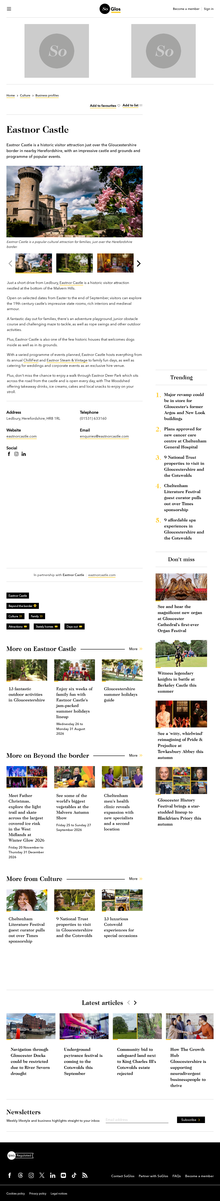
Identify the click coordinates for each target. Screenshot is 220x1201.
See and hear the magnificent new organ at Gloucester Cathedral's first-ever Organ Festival (180, 618)
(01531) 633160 (93, 418)
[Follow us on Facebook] (9, 1175)
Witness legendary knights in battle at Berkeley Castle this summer (177, 682)
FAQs (177, 1176)
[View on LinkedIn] (23, 453)
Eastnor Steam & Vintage (67, 360)
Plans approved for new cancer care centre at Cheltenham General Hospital (185, 437)
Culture (13, 616)
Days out (72, 626)
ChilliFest (30, 360)
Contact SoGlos (122, 1176)
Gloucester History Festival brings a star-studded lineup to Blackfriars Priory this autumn (179, 811)
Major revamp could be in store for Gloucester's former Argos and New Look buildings (184, 406)
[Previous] (10, 263)
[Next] (138, 263)
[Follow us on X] (42, 1175)
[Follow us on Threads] (20, 1175)
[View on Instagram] (16, 453)
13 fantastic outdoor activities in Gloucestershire (27, 694)
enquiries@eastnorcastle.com (104, 436)
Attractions (16, 626)
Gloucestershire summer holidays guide (121, 694)
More (133, 649)
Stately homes (44, 626)
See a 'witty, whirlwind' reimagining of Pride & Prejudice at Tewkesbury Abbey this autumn (180, 745)
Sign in (209, 9)
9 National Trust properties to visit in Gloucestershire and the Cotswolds (184, 466)
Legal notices (59, 1193)
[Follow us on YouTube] (63, 1175)
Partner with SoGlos (153, 1176)
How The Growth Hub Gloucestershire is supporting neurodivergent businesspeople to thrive (188, 1067)
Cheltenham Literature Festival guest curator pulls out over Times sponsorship (27, 929)
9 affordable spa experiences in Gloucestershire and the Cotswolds (184, 528)
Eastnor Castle (71, 282)
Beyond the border (20, 606)
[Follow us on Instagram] (31, 1175)
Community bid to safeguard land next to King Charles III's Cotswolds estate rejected (136, 1061)
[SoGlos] (110, 8)
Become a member (186, 9)
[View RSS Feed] (85, 1175)
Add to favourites (103, 106)
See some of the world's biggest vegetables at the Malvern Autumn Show (72, 806)
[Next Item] (135, 1002)
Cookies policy (15, 1193)
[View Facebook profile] (9, 453)
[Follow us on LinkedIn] (52, 1175)
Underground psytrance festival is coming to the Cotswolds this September (83, 1061)
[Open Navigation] (9, 8)
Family (35, 616)
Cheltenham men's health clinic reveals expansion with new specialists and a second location (119, 812)
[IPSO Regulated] (22, 1155)
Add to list (130, 105)
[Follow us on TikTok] (74, 1175)
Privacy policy (37, 1193)
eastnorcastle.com (21, 436)
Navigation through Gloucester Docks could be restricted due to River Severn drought (30, 1061)
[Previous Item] (128, 1002)
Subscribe (188, 1120)
